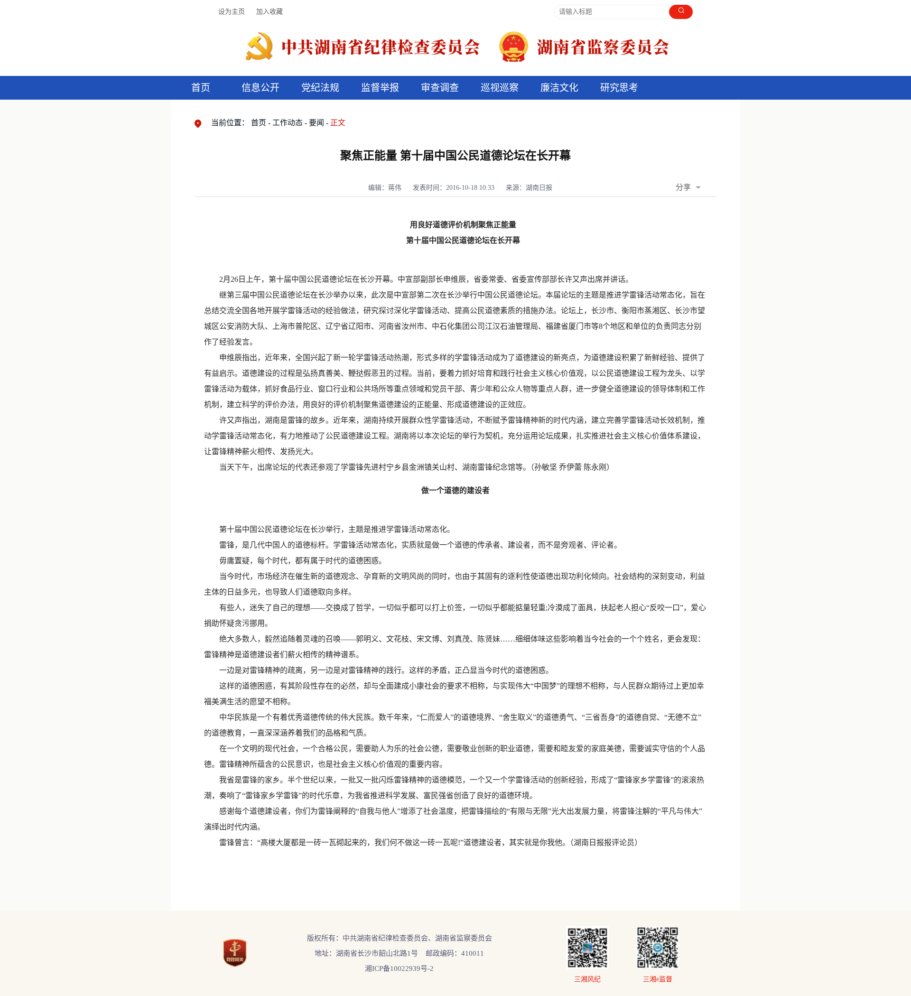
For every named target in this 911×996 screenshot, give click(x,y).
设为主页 (231, 11)
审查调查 (440, 88)
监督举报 (380, 88)
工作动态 (287, 123)
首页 (200, 88)
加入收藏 (269, 11)
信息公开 (260, 88)
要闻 (316, 123)
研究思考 (619, 88)
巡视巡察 (500, 88)
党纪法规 (320, 88)
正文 (337, 123)
